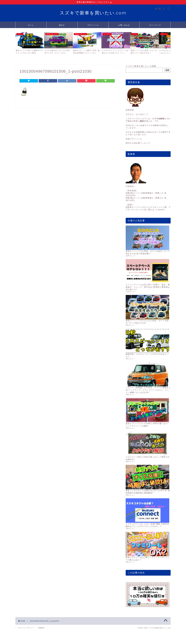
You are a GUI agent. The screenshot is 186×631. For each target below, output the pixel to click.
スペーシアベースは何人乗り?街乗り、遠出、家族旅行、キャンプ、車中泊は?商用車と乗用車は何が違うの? (148, 287)
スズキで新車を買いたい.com (93, 13)
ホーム (31, 25)
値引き (62, 25)
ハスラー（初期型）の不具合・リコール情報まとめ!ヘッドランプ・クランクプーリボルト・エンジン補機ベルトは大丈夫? (148, 390)
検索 (167, 70)
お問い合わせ (124, 25)
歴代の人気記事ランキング (138, 143)
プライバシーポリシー (26, 628)
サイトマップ (155, 25)
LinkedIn (160, 210)
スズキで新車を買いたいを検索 (141, 66)
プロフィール (93, 25)
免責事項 (41, 628)
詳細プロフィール (134, 139)
